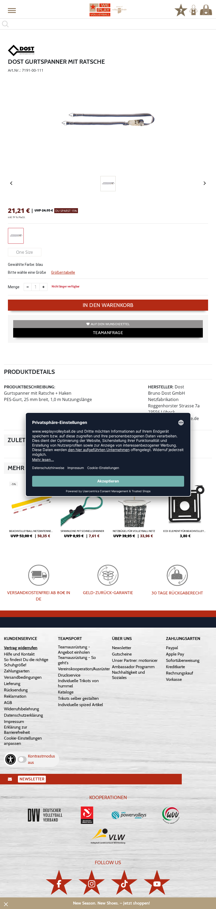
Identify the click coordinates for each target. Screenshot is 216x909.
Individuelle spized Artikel (80, 704)
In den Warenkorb (108, 305)
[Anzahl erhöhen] (43, 287)
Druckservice (69, 675)
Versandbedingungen (23, 677)
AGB (8, 702)
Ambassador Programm (133, 666)
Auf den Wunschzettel (110, 324)
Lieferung (12, 683)
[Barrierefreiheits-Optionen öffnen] (10, 759)
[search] (108, 24)
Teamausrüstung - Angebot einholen (74, 649)
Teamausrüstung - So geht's (77, 660)
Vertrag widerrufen (20, 647)
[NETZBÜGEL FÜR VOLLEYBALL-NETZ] (133, 512)
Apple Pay (175, 654)
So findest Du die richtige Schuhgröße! (26, 662)
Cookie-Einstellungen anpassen (23, 741)
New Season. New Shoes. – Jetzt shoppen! (111, 903)
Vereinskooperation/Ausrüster (84, 668)
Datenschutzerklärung (23, 715)
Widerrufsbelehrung (21, 708)
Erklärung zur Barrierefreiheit (17, 730)
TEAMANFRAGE (108, 332)
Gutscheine (122, 654)
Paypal (172, 647)
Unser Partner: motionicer (135, 660)
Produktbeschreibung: (29, 386)
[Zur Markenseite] (21, 51)
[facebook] (59, 882)
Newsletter (121, 647)
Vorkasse (174, 679)
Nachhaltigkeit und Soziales (128, 675)
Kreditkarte (175, 666)
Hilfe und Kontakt (19, 654)
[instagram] (91, 882)
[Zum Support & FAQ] (181, 9)
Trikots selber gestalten (78, 698)
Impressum (14, 721)
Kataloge (65, 692)
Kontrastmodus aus (41, 759)
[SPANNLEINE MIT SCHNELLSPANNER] (82, 512)
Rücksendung (16, 689)
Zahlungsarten (17, 670)
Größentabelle (63, 272)
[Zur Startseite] (108, 10)
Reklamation (15, 696)
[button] (12, 10)
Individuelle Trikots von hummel (78, 683)
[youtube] (157, 882)
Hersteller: (161, 386)
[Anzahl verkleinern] (28, 287)
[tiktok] (124, 882)
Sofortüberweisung (182, 660)
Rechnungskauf (179, 673)
